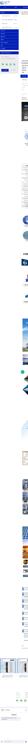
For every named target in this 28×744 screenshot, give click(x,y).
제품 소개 (9, 12)
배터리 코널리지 (4, 42)
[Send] (26, 741)
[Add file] (2, 741)
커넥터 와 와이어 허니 (9, 27)
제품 (16, 7)
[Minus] (26, 710)
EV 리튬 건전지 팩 (9, 15)
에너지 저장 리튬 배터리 (9, 19)
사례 (2, 45)
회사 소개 (3, 30)
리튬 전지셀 (9, 23)
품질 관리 (3, 36)
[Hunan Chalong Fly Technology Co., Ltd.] (3, 64)
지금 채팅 (3, 48)
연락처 (2, 39)
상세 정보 (24, 76)
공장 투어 (3, 33)
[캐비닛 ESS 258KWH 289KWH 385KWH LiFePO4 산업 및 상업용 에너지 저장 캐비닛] (8, 666)
